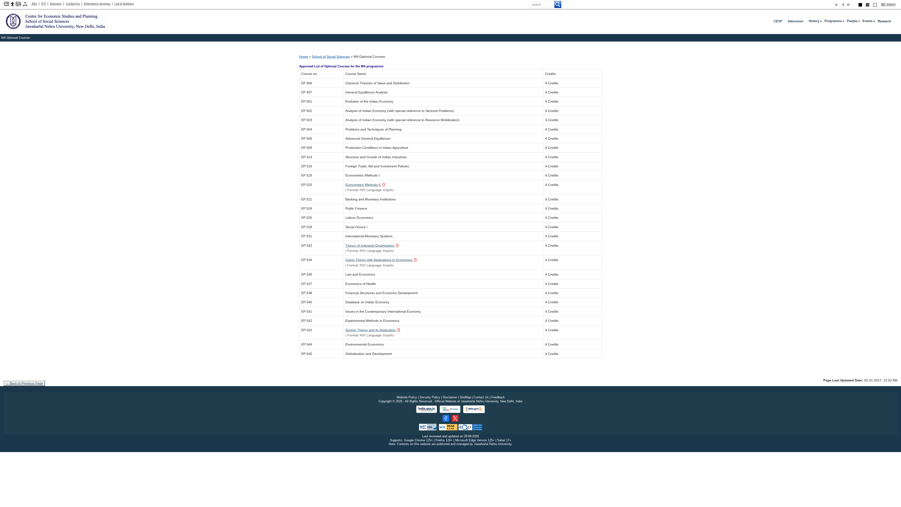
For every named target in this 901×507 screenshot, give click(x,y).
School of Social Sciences (331, 56)
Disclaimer (450, 397)
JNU (34, 3)
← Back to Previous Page (24, 383)
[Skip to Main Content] (6, 3)
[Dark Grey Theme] (867, 5)
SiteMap (465, 397)
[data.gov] (474, 409)
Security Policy (430, 397)
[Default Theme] (875, 5)
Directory (56, 3)
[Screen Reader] (18, 3)
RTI (43, 3)
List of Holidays (124, 3)
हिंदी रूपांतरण (888, 4)
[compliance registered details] (470, 427)
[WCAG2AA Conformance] (448, 427)
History (815, 22)
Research (884, 21)
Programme (834, 22)
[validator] (428, 427)
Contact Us (73, 3)
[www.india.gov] (426, 409)
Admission (795, 21)
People (853, 22)
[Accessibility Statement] (12, 4)
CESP (778, 21)
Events (868, 22)
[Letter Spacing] (25, 4)
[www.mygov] (450, 409)
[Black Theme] (860, 5)
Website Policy (407, 397)
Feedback (498, 397)
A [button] (849, 5)
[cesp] (56, 21)
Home (303, 56)
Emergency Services (97, 3)
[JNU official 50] (455, 418)
